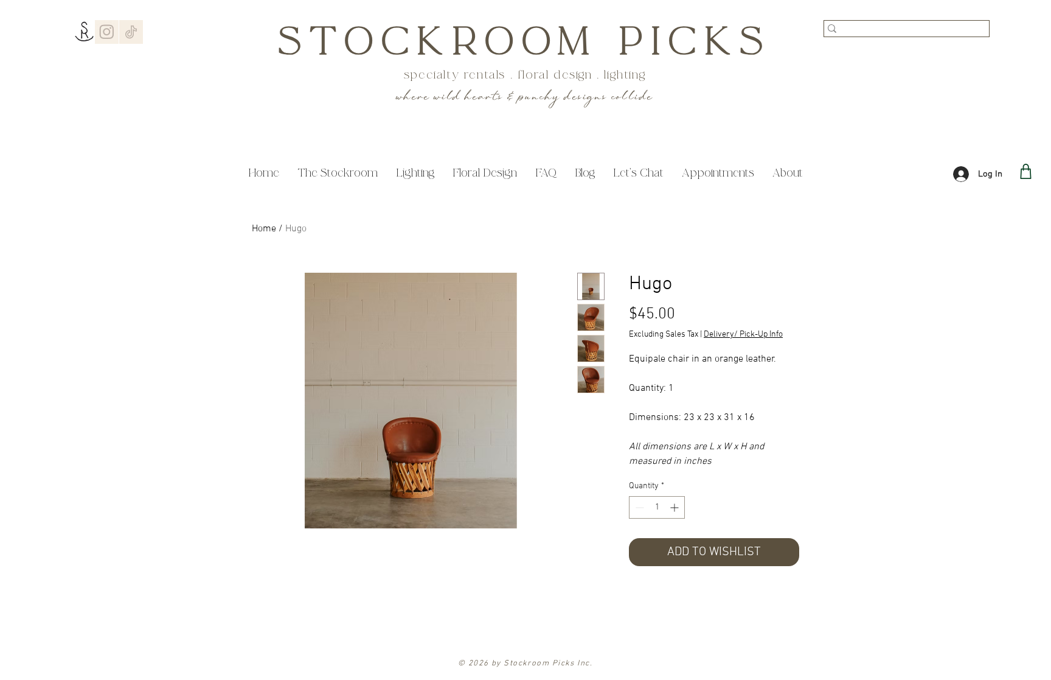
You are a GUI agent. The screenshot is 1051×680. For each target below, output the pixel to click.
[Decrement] (638, 507)
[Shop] (1025, 171)
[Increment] (675, 507)
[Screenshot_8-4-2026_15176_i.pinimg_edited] (131, 32)
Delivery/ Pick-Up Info (743, 334)
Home (264, 229)
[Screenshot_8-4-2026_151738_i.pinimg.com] (107, 32)
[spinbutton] (657, 507)
